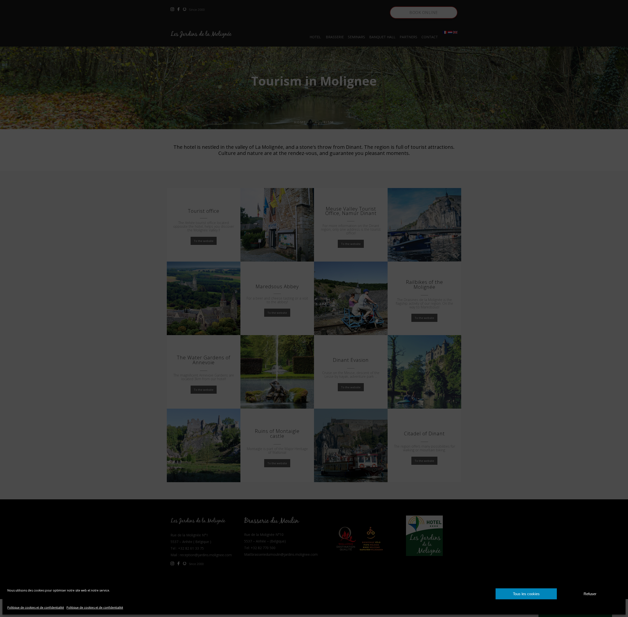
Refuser (590, 594)
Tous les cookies (526, 594)
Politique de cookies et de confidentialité (35, 607)
